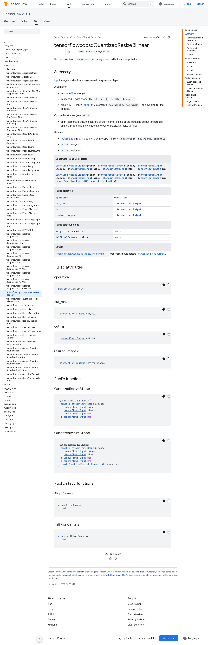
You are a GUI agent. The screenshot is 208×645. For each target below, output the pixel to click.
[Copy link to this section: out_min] (69, 327)
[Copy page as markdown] (68, 52)
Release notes (135, 609)
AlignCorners (64, 231)
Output (65, 138)
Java (47, 20)
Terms (51, 638)
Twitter (51, 619)
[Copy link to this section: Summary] (74, 72)
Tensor (86, 104)
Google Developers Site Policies (118, 575)
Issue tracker (134, 604)
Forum (51, 609)
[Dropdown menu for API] (74, 4)
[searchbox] (22, 31)
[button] (21, 46)
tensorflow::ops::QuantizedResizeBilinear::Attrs (80, 253)
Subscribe (169, 638)
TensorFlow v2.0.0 (17, 14)
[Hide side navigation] (39, 639)
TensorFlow (59, 37)
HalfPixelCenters (66, 237)
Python (24, 20)
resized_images (65, 215)
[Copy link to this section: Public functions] (86, 379)
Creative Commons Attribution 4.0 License (135, 572)
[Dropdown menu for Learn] (60, 4)
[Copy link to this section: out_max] (70, 302)
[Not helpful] (169, 37)
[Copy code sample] (168, 284)
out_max (60, 203)
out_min (60, 209)
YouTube (52, 624)
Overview (9, 20)
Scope (75, 93)
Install (41, 3)
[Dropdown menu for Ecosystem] (98, 4)
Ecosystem (87, 3)
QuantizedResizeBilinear (71, 165)
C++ (36, 20)
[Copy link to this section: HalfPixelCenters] (82, 525)
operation (62, 197)
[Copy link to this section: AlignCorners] (77, 494)
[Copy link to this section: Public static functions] (96, 484)
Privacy (61, 638)
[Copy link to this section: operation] (72, 277)
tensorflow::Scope (111, 165)
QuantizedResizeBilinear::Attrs (84, 181)
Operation (120, 197)
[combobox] (138, 4)
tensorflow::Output (129, 203)
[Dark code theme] (163, 284)
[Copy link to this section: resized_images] (81, 351)
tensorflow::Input (150, 165)
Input (57, 80)
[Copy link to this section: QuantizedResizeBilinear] (93, 389)
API (69, 3)
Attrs (85, 115)
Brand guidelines (136, 619)
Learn (53, 3)
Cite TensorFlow (136, 624)
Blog (50, 604)
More (107, 3)
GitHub (188, 3)
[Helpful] (164, 37)
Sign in (200, 4)
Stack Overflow (135, 614)
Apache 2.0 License (74, 575)
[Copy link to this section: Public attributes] (86, 268)
